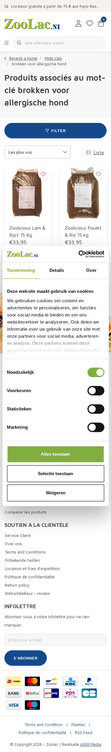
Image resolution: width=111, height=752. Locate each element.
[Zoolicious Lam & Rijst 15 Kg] (27, 193)
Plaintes (78, 724)
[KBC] (70, 681)
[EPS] (70, 693)
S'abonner (26, 657)
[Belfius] (32, 693)
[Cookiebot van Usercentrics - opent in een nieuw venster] (79, 254)
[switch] (95, 390)
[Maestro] (32, 705)
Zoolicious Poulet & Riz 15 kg (83, 231)
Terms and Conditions (44, 724)
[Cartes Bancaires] (89, 693)
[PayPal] (89, 681)
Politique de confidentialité (42, 732)
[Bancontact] (51, 681)
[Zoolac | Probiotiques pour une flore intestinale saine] (32, 23)
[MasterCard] (32, 681)
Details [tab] (56, 270)
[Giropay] (51, 693)
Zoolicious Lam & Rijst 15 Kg (27, 231)
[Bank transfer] (13, 693)
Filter (58, 130)
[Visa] (13, 705)
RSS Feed (83, 732)
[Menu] (6, 42)
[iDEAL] (13, 681)
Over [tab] (91, 270)
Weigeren (55, 492)
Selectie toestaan (55, 473)
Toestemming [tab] (21, 270)
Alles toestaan (55, 454)
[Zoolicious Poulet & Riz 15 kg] (83, 193)
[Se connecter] (78, 23)
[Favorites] (89, 23)
